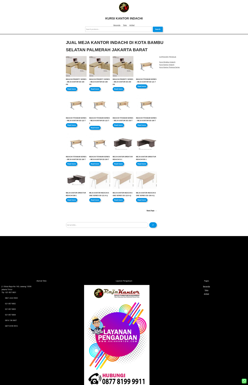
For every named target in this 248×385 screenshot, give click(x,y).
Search (157, 29)
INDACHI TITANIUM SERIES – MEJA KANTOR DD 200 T (99, 158)
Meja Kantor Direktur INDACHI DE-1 (146, 158)
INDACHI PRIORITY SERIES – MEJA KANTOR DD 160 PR (76, 81)
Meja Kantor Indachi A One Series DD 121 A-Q (99, 194)
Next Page (152, 210)
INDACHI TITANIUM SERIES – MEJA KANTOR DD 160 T (146, 119)
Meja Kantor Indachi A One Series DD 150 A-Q (146, 194)
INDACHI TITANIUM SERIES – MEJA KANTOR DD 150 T (123, 119)
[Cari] (153, 225)
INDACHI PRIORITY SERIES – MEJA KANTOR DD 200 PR (123, 81)
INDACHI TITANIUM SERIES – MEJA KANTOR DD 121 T (146, 80)
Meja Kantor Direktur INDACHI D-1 (123, 158)
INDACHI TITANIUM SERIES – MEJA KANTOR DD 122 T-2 (99, 120)
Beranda (116, 25)
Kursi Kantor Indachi (124, 18)
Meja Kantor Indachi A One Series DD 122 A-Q (122, 194)
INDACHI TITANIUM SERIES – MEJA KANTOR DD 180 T (76, 158)
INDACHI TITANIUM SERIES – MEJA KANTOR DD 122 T (76, 119)
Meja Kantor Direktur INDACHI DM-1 (76, 194)
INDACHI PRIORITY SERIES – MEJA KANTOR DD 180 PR (99, 81)
